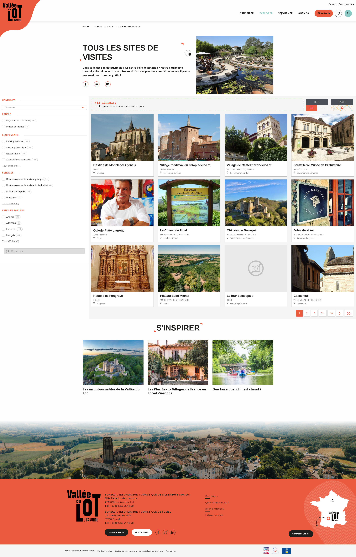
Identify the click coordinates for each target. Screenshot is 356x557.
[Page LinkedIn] (172, 532)
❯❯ (349, 313)
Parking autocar (17, 141)
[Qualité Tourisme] (276, 550)
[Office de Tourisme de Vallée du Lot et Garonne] (9, 12)
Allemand (12, 222)
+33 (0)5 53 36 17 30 (122, 505)
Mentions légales (104, 551)
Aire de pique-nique (18, 147)
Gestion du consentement (126, 551)
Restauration (15, 153)
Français (13, 235)
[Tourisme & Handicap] (286, 551)
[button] (348, 13)
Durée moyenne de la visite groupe (27, 179)
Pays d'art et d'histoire (20, 120)
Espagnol (13, 229)
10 (331, 313)
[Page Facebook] (158, 532)
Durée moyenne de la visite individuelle (28, 185)
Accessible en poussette (21, 159)
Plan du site (171, 551)
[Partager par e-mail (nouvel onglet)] (108, 84)
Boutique (13, 197)
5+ (322, 313)
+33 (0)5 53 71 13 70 (122, 523)
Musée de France (17, 126)
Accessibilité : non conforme (151, 551)
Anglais (12, 216)
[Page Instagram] (165, 532)
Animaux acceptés (18, 191)
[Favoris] (338, 13)
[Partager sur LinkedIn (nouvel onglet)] (96, 84)
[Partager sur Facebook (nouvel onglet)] (85, 84)
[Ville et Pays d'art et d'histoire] (266, 550)
